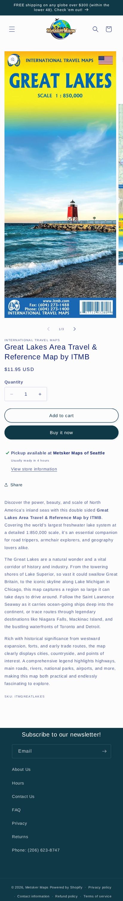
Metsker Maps (37, 887)
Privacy (19, 823)
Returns (20, 836)
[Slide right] (74, 328)
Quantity (13, 382)
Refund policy (66, 896)
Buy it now (61, 432)
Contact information (33, 896)
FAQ (16, 809)
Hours (18, 783)
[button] (12, 29)
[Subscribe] (104, 751)
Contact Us (23, 796)
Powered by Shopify (66, 887)
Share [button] (16, 484)
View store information (34, 469)
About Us (21, 769)
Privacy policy (100, 887)
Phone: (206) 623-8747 (36, 850)
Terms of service (97, 896)
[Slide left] (48, 328)
